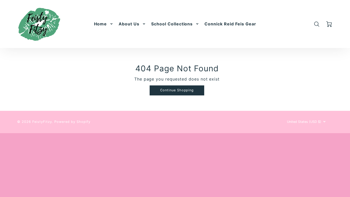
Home (100, 23)
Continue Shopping (177, 90)
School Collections (172, 23)
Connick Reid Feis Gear (230, 23)
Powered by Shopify (72, 122)
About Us (129, 23)
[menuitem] (103, 24)
